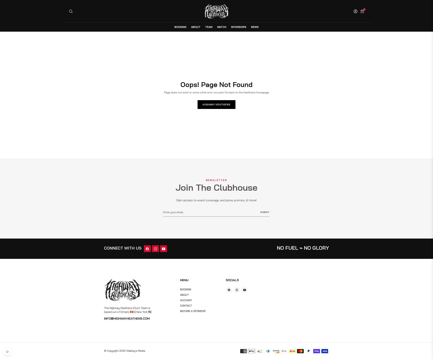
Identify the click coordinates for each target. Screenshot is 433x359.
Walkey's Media (136, 350)
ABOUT (184, 294)
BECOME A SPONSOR (193, 311)
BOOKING (185, 289)
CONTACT (186, 305)
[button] (70, 11)
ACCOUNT (186, 300)
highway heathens (216, 104)
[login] (355, 11)
